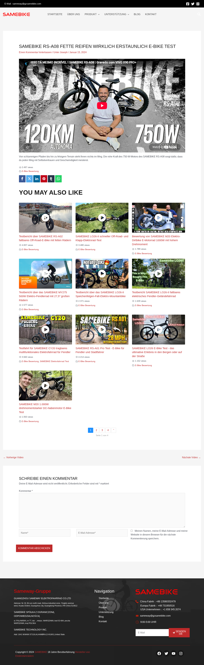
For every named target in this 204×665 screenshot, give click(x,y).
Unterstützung (106, 612)
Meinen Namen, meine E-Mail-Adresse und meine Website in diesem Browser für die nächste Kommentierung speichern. (159, 535)
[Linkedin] (36, 178)
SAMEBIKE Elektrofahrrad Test (54, 361)
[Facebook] (187, 4)
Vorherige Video (13, 457)
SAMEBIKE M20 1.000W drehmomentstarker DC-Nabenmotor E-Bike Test (45, 408)
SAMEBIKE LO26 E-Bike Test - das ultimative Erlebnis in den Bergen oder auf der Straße (157, 352)
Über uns (103, 603)
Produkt (103, 607)
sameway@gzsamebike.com (27, 3)
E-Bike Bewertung (30, 171)
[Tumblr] (51, 178)
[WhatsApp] (58, 178)
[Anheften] (44, 178)
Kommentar (26, 491)
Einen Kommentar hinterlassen (35, 52)
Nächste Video (191, 457)
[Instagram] (198, 4)
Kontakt (103, 621)
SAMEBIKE (41, 652)
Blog (101, 616)
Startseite (104, 598)
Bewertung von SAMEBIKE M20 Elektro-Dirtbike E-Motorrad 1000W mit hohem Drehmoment (156, 240)
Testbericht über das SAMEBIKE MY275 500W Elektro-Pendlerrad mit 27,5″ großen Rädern (44, 296)
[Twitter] (192, 4)
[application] (98, 14)
